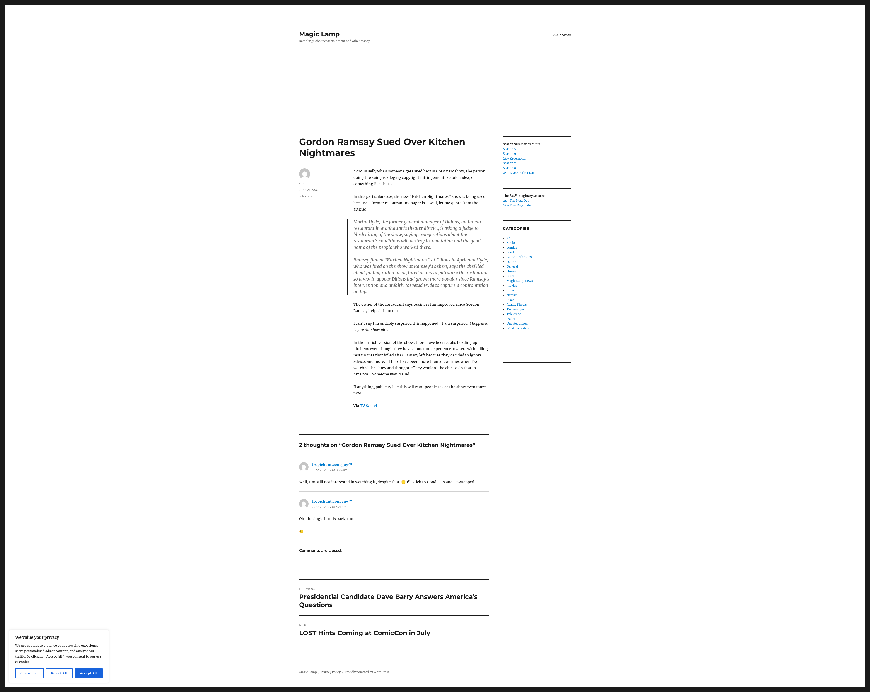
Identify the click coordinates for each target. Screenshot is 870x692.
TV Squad (368, 406)
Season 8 (509, 168)
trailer (511, 319)
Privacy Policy (331, 672)
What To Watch (518, 328)
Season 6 (509, 154)
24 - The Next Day (516, 201)
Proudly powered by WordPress (367, 672)
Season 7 (509, 163)
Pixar (510, 300)
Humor (512, 271)
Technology (515, 309)
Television (306, 196)
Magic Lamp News (520, 281)
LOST (510, 276)
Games (512, 262)
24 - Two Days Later (517, 205)
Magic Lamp (319, 34)
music (511, 290)
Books (511, 243)
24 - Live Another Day (518, 173)
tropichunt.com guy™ (332, 464)
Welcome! (562, 35)
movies (512, 286)
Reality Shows (517, 305)
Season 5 (509, 149)
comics (512, 247)
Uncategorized (517, 324)
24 (508, 238)
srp (301, 183)
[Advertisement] (435, 102)
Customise (29, 673)
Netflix (512, 295)
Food (510, 252)
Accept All (88, 673)
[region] (59, 656)
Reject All (59, 673)
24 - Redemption (515, 158)
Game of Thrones (519, 257)
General (512, 267)
